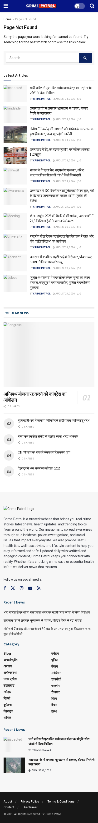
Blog (7, 653)
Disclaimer (30, 807)
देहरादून (8, 711)
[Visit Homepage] (41, 6)
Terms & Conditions (61, 801)
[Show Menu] (6, 6)
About (8, 801)
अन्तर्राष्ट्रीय (11, 660)
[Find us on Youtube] (30, 588)
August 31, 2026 (65, 99)
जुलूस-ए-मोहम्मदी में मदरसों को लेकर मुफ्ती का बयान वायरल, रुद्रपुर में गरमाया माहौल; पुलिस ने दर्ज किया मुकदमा (60, 282)
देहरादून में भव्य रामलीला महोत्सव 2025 (39, 468)
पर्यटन (55, 653)
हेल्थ (54, 711)
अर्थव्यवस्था (10, 672)
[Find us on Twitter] (13, 588)
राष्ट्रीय (55, 686)
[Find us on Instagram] (21, 588)
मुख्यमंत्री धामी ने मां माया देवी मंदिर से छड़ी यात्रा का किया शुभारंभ (53, 420)
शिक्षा (54, 705)
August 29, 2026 (65, 206)
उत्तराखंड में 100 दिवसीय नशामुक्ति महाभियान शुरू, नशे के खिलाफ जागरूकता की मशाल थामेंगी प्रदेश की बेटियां (62, 195)
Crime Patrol (41, 99)
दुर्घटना (8, 705)
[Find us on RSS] (38, 588)
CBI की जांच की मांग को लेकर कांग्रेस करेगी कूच (44, 452)
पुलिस (54, 660)
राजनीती (56, 679)
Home (7, 19)
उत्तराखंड (9, 685)
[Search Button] (92, 6)
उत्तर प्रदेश (10, 679)
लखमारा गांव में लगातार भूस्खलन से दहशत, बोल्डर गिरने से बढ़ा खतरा (43, 620)
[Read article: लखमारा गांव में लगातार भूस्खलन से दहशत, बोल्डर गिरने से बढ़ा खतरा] (15, 114)
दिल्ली (7, 698)
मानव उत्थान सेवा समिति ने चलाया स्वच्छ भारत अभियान (48, 436)
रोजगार (55, 692)
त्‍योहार (7, 692)
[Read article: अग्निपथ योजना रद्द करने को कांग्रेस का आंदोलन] (49, 354)
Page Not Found (25, 19)
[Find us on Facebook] (5, 588)
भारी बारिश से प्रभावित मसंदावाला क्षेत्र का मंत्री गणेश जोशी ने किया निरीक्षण (47, 612)
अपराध (8, 666)
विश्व (54, 698)
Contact (9, 807)
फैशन (54, 666)
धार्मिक (7, 717)
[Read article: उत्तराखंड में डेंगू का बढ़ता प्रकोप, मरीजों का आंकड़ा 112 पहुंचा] (15, 155)
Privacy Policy (30, 801)
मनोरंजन (56, 673)
